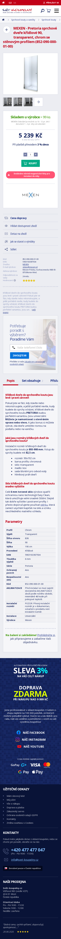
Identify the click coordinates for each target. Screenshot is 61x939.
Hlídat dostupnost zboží (23, 226)
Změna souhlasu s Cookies (20, 822)
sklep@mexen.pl (30, 267)
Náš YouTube (34, 746)
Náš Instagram (34, 740)
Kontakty (11, 818)
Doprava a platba (15, 807)
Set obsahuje (32, 381)
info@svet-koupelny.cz (24, 859)
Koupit (33, 163)
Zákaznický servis (15, 811)
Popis (11, 381)
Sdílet (13, 249)
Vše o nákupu (13, 803)
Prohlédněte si (46, 635)
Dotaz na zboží (18, 233)
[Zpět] (6, 29)
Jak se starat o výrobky (22, 241)
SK (14, 2)
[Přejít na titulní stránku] (17, 10)
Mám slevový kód (15, 795)
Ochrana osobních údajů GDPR (22, 815)
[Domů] (4, 2)
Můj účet (11, 799)
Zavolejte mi (19, 355)
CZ (10, 2)
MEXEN (26, 264)
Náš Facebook (34, 733)
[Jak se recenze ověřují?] (15, 280)
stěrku (44, 504)
